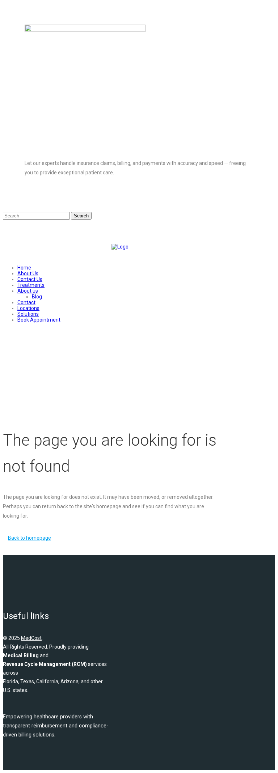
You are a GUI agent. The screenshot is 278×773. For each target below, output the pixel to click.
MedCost (31, 638)
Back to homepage (29, 538)
